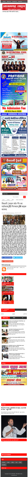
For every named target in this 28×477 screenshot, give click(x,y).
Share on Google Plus (8, 261)
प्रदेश (8, 462)
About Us (9, 1)
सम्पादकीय (3, 464)
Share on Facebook (8, 257)
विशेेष (20, 462)
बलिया (13, 462)
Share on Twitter (19, 257)
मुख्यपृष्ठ (13, 313)
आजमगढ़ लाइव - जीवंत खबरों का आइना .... (17, 473)
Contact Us (14, 1)
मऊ (16, 462)
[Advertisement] (13, 22)
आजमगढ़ (3, 462)
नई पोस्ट (2, 313)
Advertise (20, 1)
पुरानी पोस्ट (25, 313)
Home (4, 1)
